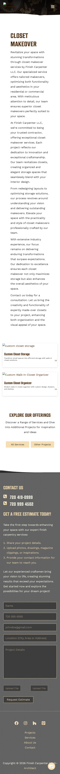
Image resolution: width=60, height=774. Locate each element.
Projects (30, 732)
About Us (30, 742)
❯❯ (56, 360)
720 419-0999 (21, 497)
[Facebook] (16, 723)
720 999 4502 (22, 504)
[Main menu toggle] (53, 7)
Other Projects (42, 444)
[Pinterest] (44, 723)
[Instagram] (26, 723)
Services (30, 737)
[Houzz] (34, 723)
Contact (30, 747)
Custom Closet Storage (17, 354)
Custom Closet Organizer (18, 383)
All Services (17, 444)
